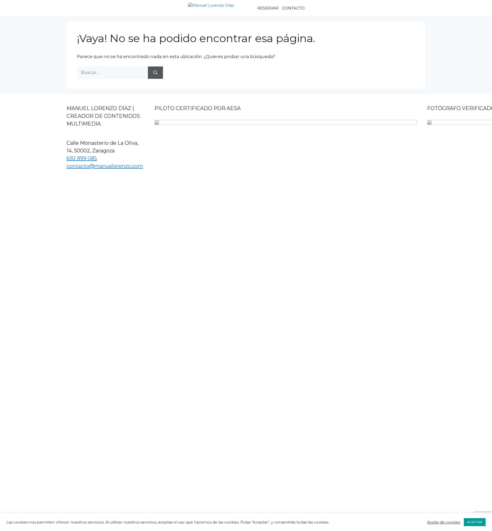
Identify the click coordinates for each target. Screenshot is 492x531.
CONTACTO (293, 8)
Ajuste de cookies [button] (443, 522)
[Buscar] (155, 72)
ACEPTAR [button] (475, 522)
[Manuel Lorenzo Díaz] (220, 8)
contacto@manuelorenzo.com (105, 166)
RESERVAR (268, 8)
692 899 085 (82, 158)
